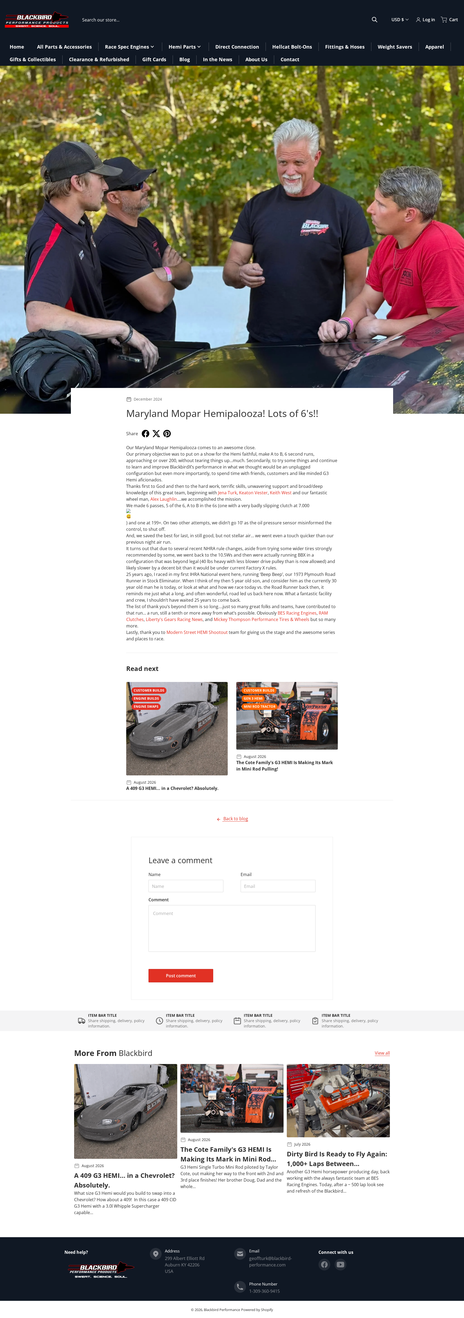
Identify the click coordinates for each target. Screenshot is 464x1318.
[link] (227, 493)
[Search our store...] (374, 20)
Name (154, 874)
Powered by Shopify (257, 1309)
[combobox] (230, 20)
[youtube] (340, 1264)
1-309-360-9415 (264, 1291)
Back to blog (235, 819)
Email (246, 874)
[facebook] (324, 1264)
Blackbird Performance (222, 1309)
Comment (158, 900)
